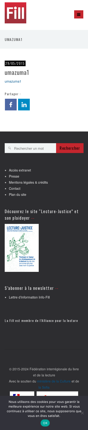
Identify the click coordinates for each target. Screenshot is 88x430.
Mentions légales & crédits (28, 182)
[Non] (82, 413)
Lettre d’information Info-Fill (29, 297)
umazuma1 (13, 81)
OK (45, 423)
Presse (14, 176)
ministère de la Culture (54, 381)
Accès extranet (20, 170)
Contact (14, 188)
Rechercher (70, 148)
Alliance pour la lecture (60, 320)
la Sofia (44, 387)
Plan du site (17, 194)
